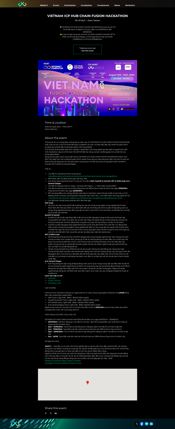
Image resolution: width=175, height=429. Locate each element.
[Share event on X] (51, 413)
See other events (87, 51)
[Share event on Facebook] (46, 413)
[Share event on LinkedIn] (56, 413)
